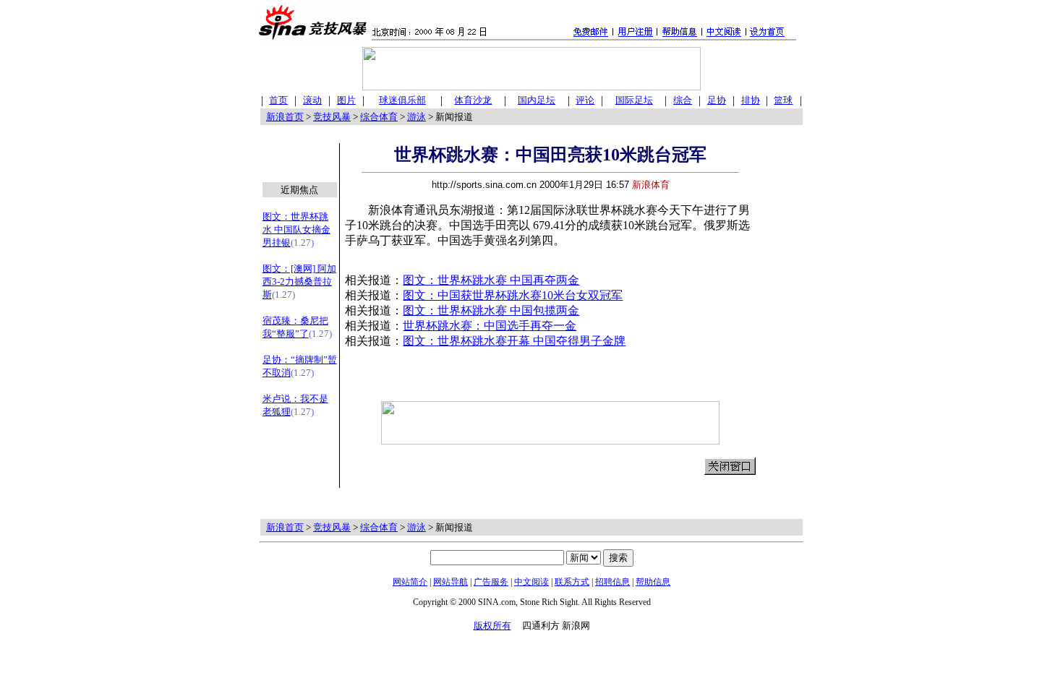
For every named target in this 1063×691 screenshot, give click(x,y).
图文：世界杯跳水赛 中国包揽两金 (491, 310)
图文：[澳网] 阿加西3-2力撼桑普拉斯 (299, 281)
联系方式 (572, 582)
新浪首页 (285, 116)
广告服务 (491, 582)
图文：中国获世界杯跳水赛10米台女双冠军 (513, 295)
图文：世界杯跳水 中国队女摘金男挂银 (296, 229)
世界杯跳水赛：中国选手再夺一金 (489, 325)
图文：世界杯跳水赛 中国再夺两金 (491, 280)
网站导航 (450, 582)
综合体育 (379, 116)
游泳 (416, 116)
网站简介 (410, 582)
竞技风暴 (332, 116)
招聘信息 (612, 582)
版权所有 (492, 625)
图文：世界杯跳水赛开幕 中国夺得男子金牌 (514, 341)
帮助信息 (653, 582)
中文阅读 (531, 582)
